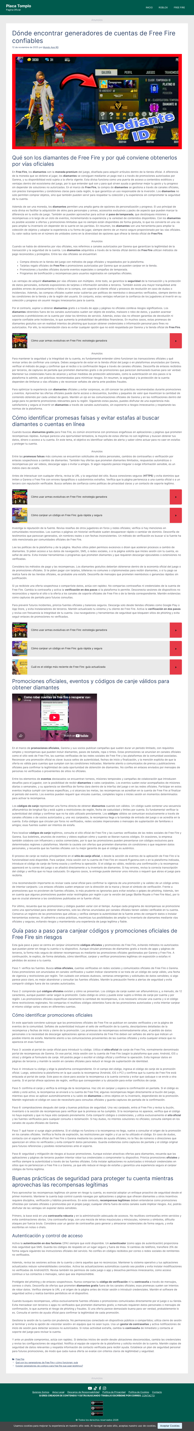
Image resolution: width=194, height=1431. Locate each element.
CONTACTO (148, 1395)
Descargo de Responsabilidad (83, 1392)
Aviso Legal (58, 1392)
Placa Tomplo (18, 6)
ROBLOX (163, 7)
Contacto (157, 1392)
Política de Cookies (139, 1392)
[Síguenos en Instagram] (104, 1388)
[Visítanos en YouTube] (91, 1388)
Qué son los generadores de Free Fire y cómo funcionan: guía (47, 1362)
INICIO (149, 7)
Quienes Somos (40, 1392)
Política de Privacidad (113, 1392)
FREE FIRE (179, 7)
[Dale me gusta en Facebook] (101, 1388)
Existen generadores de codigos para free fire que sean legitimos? (49, 1365)
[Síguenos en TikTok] (96, 1388)
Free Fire (20, 1359)
